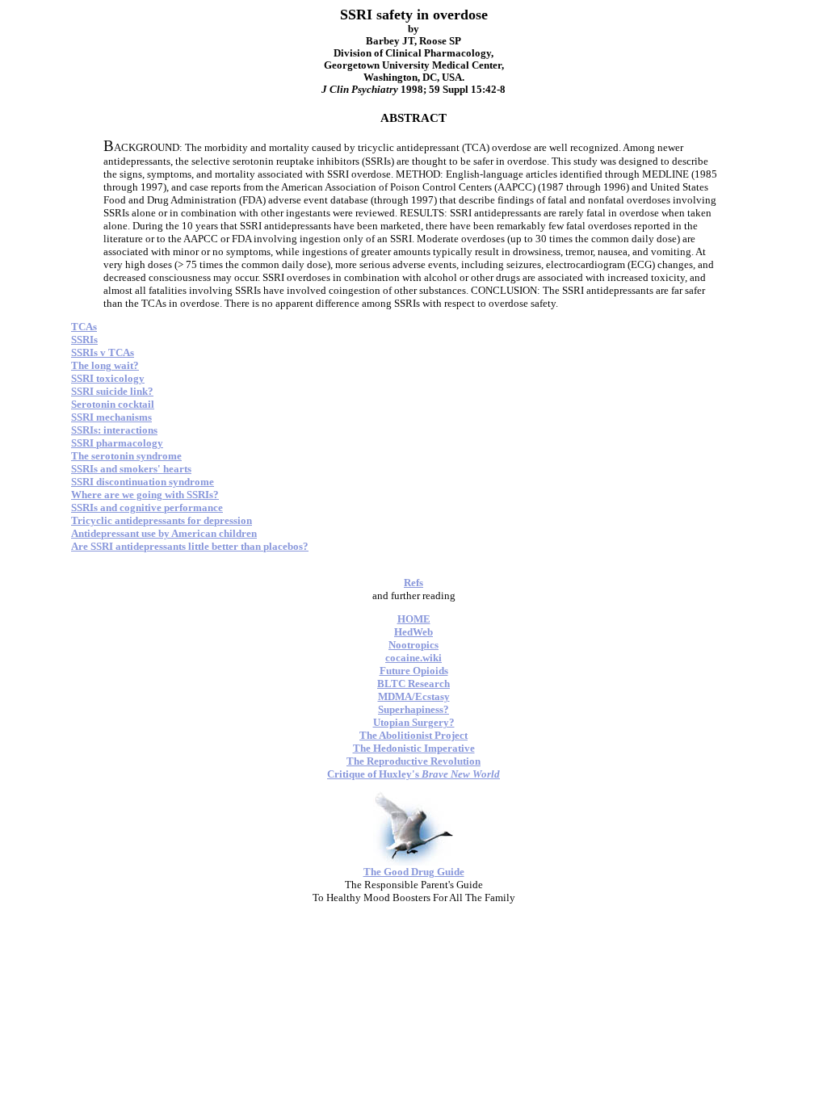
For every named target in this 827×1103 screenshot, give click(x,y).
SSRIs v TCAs (102, 352)
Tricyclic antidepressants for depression (161, 520)
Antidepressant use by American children (164, 533)
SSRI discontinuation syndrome (142, 482)
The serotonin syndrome (126, 456)
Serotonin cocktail (112, 404)
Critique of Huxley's (413, 774)
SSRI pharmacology (117, 443)
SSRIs (84, 339)
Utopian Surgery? (414, 722)
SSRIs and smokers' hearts (131, 469)
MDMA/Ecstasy (414, 696)
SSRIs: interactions (114, 430)
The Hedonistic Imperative (414, 748)
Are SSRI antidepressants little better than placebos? (190, 546)
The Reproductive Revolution (413, 761)
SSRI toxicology (108, 378)
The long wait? (105, 365)
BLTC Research (413, 683)
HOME (413, 619)
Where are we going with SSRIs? (145, 495)
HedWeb (413, 632)
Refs (413, 583)
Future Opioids (414, 671)
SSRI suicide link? (112, 391)
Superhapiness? (413, 709)
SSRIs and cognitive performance (147, 507)
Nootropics (413, 645)
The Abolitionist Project (413, 735)
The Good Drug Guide (413, 872)
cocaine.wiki (413, 658)
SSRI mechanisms (111, 417)
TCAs (84, 327)
